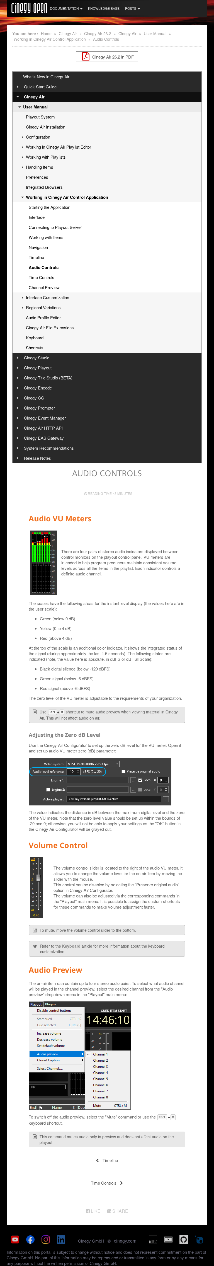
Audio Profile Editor (43, 317)
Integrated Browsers (44, 187)
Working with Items (46, 237)
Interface (37, 217)
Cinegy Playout (38, 368)
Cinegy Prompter (39, 408)
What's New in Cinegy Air (46, 76)
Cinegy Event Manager (45, 418)
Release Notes (37, 458)
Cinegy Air (68, 33)
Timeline (36, 257)
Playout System (40, 117)
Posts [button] (131, 8)
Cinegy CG (34, 398)
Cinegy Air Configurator (91, 890)
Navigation (38, 247)
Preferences (37, 177)
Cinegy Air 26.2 (97, 33)
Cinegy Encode (38, 388)
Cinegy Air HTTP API (43, 428)
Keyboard (34, 337)
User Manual (155, 33)
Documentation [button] (65, 8)
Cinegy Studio (36, 357)
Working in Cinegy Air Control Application (50, 39)
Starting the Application (49, 207)
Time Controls (41, 277)
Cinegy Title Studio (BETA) (48, 378)
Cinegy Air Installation (45, 127)
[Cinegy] (29, 7)
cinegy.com (125, 1241)
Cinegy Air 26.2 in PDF (112, 56)
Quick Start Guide (40, 86)
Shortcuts (34, 347)
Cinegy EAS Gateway (44, 438)
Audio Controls (106, 39)
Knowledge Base (104, 8)
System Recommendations (49, 448)
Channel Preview (44, 287)
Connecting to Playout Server (55, 227)
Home (46, 33)
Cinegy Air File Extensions (50, 327)
